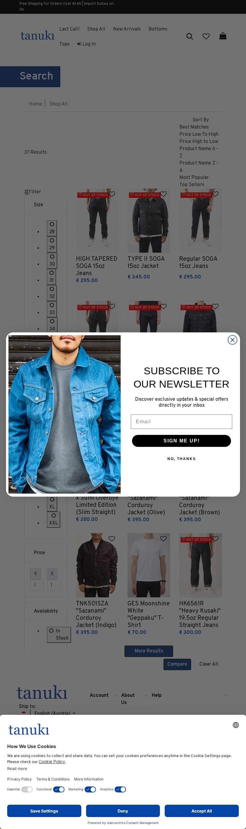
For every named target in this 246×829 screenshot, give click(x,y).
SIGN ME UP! (182, 440)
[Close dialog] (232, 339)
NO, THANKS (181, 459)
